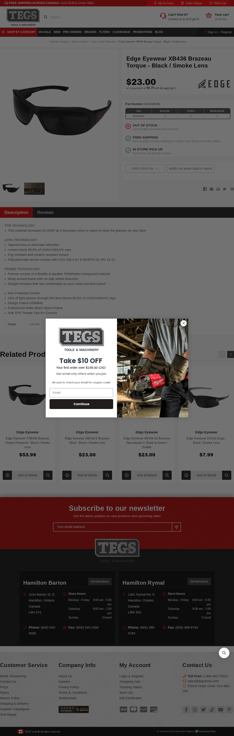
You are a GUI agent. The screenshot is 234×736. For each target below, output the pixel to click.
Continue (81, 404)
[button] (224, 653)
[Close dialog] (183, 323)
